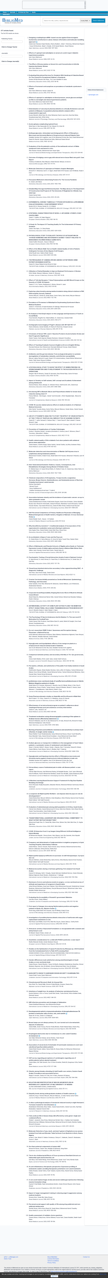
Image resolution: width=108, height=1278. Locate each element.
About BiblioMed (52, 1257)
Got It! (54, 1276)
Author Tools (7, 1259)
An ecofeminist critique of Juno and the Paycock (45, 537)
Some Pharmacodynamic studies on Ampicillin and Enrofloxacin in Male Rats (55, 696)
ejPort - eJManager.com (11, 1257)
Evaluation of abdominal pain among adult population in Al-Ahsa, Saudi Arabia (55, 807)
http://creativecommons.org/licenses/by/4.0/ (64, 1271)
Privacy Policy (51, 1262)
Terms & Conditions (53, 1261)
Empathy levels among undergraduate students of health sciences (52, 1093)
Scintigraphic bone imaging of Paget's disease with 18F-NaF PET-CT (52, 325)
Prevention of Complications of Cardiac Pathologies (47, 429)
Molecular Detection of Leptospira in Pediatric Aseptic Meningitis (51, 168)
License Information (53, 1259)
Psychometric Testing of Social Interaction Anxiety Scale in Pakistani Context (55, 557)
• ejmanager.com (93, 95)
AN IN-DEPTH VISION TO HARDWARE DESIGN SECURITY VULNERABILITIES (54, 973)
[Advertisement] (96, 57)
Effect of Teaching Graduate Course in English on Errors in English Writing (54, 345)
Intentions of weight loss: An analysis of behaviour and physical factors (53, 991)
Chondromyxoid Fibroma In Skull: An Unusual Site (45, 982)
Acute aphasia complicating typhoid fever (43, 124)
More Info (103, 1274)
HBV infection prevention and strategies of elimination (47, 1002)
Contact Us (86, 1257)
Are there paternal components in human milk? (45, 1146)
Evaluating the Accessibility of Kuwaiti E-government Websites (50, 897)
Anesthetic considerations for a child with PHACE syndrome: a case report (54, 940)
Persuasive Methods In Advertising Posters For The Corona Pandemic (53, 180)
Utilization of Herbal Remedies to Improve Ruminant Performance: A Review (55, 271)
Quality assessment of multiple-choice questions (45, 1215)
